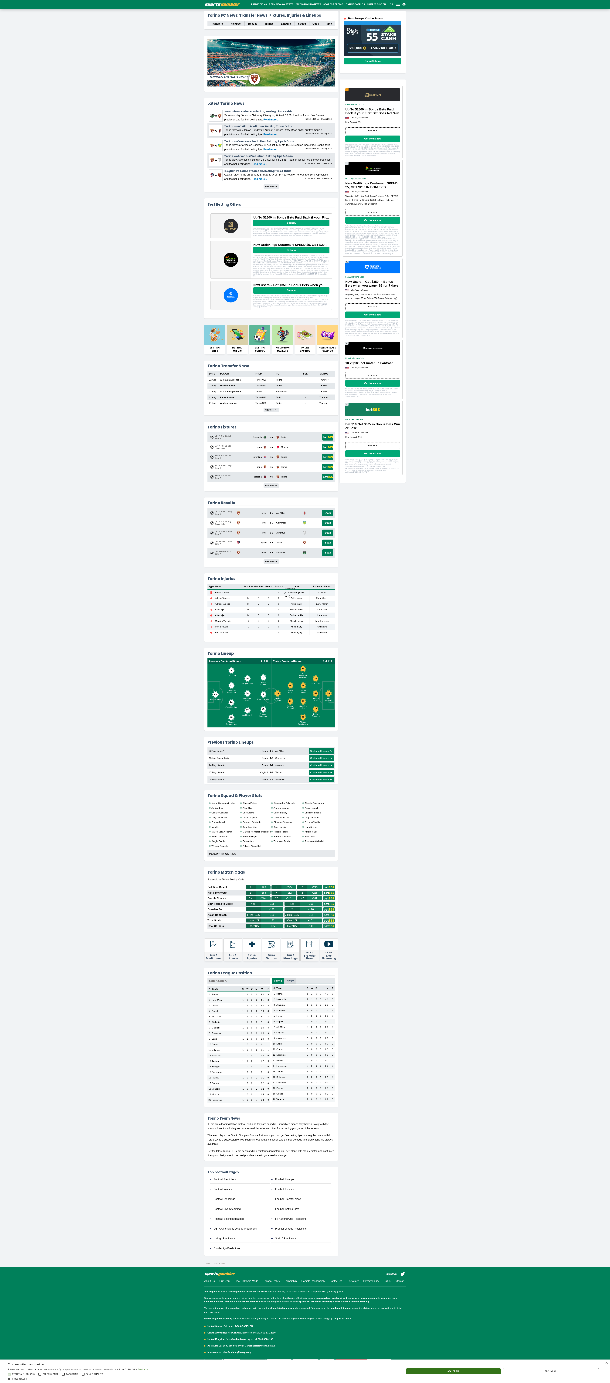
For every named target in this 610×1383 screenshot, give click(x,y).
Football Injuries (223, 1189)
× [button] (606, 1363)
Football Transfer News (288, 1199)
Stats (328, 513)
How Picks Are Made (246, 1281)
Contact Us (335, 1281)
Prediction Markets (308, 4)
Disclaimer (353, 1281)
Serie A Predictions (286, 1238)
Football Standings (224, 1199)
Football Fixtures (284, 1189)
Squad (302, 23)
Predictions (259, 4)
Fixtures (236, 23)
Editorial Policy (271, 1281)
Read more (143, 1369)
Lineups (286, 23)
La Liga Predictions (225, 1238)
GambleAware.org (241, 1339)
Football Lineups (284, 1179)
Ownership (291, 1281)
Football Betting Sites (287, 1209)
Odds (315, 23)
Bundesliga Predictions (227, 1248)
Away (290, 981)
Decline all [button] (551, 1371)
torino (223, 1263)
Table (328, 23)
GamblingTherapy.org (239, 1352)
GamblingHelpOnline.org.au (260, 1345)
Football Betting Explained (229, 1218)
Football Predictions (225, 1179)
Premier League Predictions (291, 1228)
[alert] (305, 1371)
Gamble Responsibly (313, 1281)
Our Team (224, 1281)
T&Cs (387, 1281)
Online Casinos (355, 4)
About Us (209, 1281)
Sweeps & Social (377, 4)
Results (252, 23)
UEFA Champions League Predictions (235, 1228)
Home (278, 981)
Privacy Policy (371, 1281)
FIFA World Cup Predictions (290, 1218)
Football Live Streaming (227, 1209)
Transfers (217, 23)
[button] (78, 1379)
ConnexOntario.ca (242, 1332)
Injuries (269, 23)
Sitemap (399, 1281)
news (215, 1263)
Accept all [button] (453, 1371)
